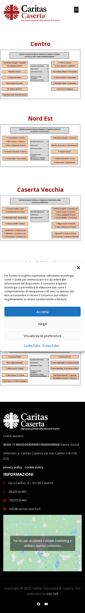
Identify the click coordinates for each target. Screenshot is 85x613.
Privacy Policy (50, 345)
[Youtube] (46, 604)
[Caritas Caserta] (35, 13)
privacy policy (12, 467)
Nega (42, 323)
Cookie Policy (32, 345)
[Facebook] (38, 604)
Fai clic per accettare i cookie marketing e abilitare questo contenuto (42, 543)
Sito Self (52, 594)
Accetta (42, 311)
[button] (78, 267)
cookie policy (34, 467)
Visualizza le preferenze (42, 335)
